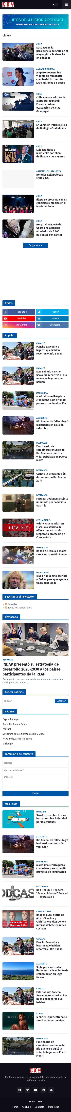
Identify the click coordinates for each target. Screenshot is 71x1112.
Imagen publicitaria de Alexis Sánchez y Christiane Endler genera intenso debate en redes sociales (51, 921)
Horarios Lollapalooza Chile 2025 (49, 176)
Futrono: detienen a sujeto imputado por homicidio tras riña (52, 502)
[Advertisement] (27, 274)
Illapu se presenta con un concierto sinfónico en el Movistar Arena (51, 203)
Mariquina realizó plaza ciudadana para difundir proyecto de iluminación (51, 400)
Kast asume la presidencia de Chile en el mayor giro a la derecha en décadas (52, 52)
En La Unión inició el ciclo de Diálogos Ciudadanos (51, 126)
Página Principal (10, 719)
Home (15, 1107)
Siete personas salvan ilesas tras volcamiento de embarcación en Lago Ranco (52, 972)
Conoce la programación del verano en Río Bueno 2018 (51, 477)
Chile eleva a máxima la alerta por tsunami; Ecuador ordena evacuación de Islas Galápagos (50, 104)
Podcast (6, 729)
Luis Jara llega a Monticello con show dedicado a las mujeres (50, 153)
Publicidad (53, 1107)
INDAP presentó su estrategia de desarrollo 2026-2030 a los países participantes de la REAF (31, 669)
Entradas (12, 604)
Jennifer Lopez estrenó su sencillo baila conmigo (51, 1018)
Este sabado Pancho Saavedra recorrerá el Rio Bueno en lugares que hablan (51, 376)
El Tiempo (7, 743)
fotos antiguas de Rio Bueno (17, 738)
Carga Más (34, 245)
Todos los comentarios (19, 607)
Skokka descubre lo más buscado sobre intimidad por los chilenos (51, 819)
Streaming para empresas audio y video (23, 734)
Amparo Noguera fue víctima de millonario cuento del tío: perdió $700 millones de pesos (50, 77)
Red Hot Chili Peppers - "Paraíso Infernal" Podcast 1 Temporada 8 (52, 893)
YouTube (26, 1107)
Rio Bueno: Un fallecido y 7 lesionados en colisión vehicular (52, 425)
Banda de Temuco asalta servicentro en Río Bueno (51, 552)
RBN (39, 1101)
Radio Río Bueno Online (14, 724)
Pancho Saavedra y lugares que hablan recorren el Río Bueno (49, 350)
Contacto (39, 1107)
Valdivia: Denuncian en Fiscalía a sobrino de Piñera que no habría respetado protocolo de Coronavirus (50, 530)
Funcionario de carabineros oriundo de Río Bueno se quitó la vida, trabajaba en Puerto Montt (51, 453)
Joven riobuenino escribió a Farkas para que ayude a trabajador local (52, 579)
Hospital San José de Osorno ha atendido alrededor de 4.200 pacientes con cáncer (49, 229)
